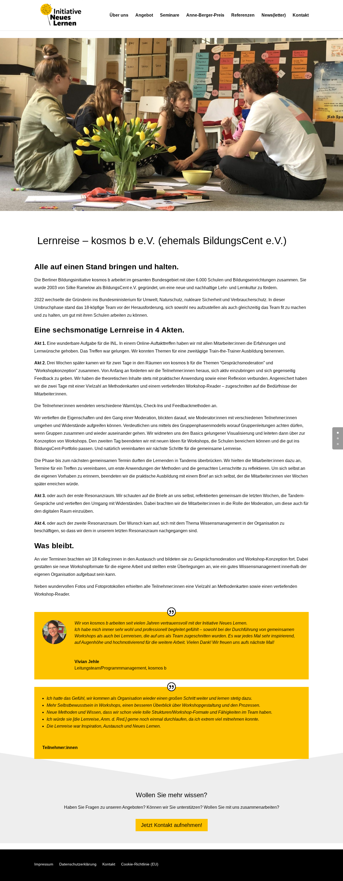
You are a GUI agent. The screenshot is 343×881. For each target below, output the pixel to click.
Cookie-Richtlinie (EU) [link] (139, 864)
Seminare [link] (169, 15)
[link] (60, 15)
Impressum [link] (43, 864)
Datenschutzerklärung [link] (77, 864)
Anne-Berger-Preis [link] (205, 15)
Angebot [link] (144, 15)
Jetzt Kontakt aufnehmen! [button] (171, 825)
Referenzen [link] (243, 15)
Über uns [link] (119, 15)
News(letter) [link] (274, 15)
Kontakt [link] (301, 15)
